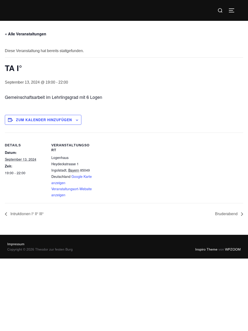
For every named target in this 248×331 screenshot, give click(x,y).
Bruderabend (227, 213)
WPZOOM (233, 249)
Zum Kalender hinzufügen (44, 119)
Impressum (15, 244)
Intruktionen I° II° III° (26, 213)
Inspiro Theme (206, 249)
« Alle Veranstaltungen (25, 34)
